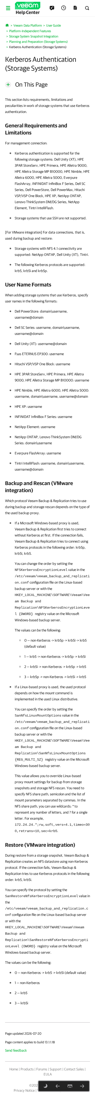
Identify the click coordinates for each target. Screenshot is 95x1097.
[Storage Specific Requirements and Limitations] (82, 1086)
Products (27, 1069)
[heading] (47, 129)
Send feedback (16, 1050)
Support (56, 1069)
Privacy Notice (24, 1090)
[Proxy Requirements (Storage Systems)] (58, 1086)
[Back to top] (70, 1086)
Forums (41, 1069)
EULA (48, 1074)
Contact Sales (74, 1069)
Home (13, 1069)
